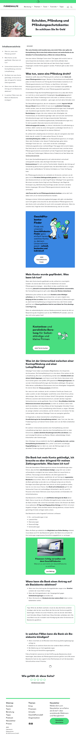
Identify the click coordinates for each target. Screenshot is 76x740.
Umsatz (31, 712)
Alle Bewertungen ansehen (38, 682)
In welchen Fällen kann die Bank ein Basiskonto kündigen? (13, 97)
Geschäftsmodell (35, 714)
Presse (9, 723)
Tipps (62, 7)
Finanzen (32, 709)
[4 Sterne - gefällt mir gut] (41, 680)
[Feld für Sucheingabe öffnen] (71, 7)
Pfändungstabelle (44, 388)
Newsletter (11, 720)
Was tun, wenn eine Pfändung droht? (11, 52)
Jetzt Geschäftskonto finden (41, 259)
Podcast (9, 717)
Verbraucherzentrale (32, 156)
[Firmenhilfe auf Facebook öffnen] (29, 723)
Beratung (10, 712)
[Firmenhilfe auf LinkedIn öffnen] (32, 723)
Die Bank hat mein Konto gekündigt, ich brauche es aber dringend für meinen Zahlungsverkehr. (13, 78)
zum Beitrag (50, 571)
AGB (7, 727)
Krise (30, 706)
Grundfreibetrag (61, 95)
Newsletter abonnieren (59, 721)
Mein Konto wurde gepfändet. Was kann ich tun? (13, 60)
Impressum (9, 729)
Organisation (34, 717)
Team (8, 709)
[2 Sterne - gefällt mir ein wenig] (35, 680)
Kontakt (9, 706)
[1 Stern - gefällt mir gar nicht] (31, 680)
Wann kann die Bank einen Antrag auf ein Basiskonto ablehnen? (13, 88)
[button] (28, 6)
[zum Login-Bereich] (68, 7)
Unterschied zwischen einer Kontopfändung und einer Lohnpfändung (13, 68)
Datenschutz (9, 731)
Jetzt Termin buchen (41, 348)
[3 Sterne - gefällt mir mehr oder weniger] (38, 680)
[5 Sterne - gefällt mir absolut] (44, 680)
